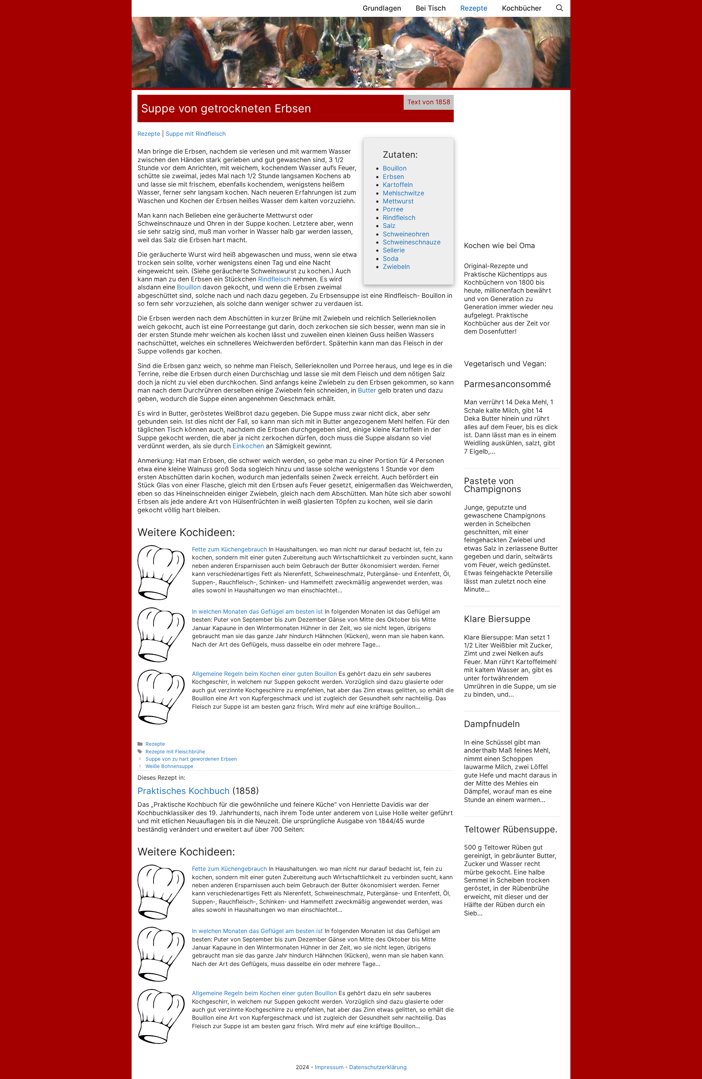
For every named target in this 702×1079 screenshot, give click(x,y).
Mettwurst (398, 201)
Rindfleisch (399, 217)
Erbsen (393, 176)
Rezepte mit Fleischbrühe (175, 751)
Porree (393, 209)
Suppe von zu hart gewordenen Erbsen (191, 759)
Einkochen (248, 446)
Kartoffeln (398, 184)
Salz (389, 225)
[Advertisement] (509, 158)
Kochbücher (521, 8)
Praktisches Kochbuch (183, 791)
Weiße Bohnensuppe (169, 766)
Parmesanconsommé (507, 384)
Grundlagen (382, 8)
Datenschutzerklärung (378, 1067)
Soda (391, 258)
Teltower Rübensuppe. (511, 829)
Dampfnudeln (492, 724)
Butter (367, 390)
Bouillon (395, 168)
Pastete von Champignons (492, 485)
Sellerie (394, 250)
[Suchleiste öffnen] (559, 8)
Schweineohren (406, 234)
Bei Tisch (431, 8)
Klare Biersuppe (497, 619)
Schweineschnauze (412, 242)
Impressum (329, 1067)
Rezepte (473, 8)
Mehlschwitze (403, 193)
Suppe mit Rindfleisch (196, 133)
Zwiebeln (396, 266)
